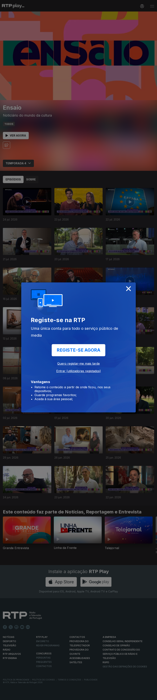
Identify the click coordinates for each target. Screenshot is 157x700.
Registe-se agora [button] (78, 350)
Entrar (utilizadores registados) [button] (78, 371)
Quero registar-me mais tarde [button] (78, 363)
